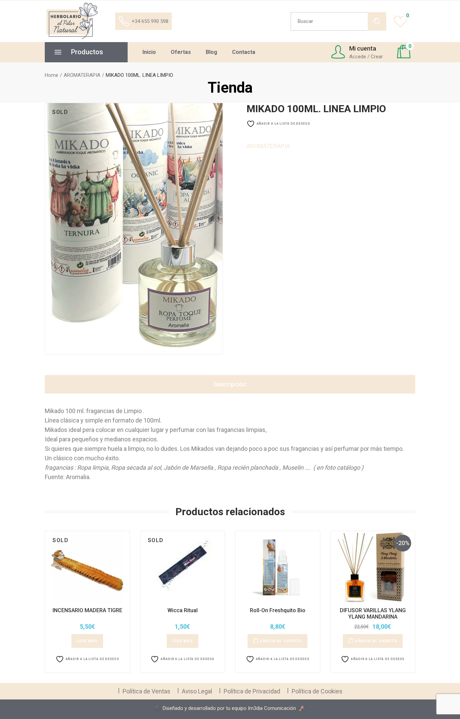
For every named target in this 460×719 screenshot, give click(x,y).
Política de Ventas (146, 691)
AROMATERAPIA (268, 146)
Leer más (87, 641)
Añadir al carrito (281, 641)
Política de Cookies (317, 691)
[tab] (230, 384)
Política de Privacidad (252, 691)
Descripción (230, 384)
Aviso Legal (197, 691)
